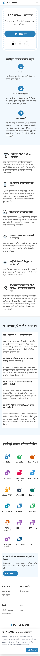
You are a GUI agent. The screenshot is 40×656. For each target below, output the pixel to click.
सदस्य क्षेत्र (6, 586)
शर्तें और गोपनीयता (7, 610)
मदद (21, 605)
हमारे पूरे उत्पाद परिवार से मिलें (20, 444)
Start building (11, 573)
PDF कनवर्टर (25, 586)
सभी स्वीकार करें (32, 650)
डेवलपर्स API (24, 591)
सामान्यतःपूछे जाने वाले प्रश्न (20, 325)
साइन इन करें (6, 591)
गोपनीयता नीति (6, 614)
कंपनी (4, 605)
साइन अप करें (6, 595)
